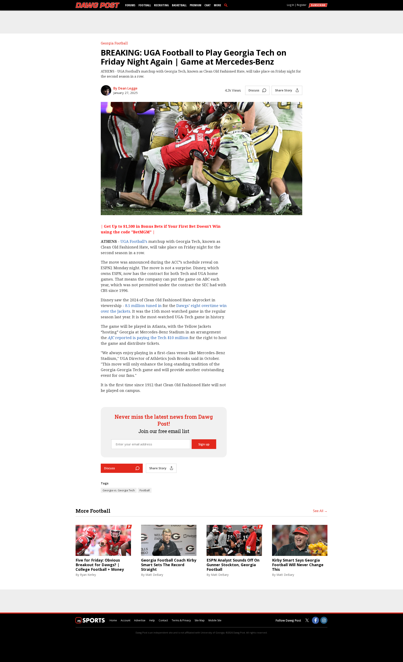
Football (145, 5)
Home (113, 620)
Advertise (139, 620)
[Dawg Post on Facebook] (315, 620)
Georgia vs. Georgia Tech (119, 490)
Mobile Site (214, 620)
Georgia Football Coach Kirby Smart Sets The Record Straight (168, 565)
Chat (207, 5)
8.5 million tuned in (143, 305)
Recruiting (161, 5)
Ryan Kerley (88, 575)
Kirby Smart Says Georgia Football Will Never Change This (297, 565)
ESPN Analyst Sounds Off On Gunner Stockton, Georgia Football (233, 565)
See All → (320, 511)
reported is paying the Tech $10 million (148, 337)
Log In (290, 5)
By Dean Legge (125, 88)
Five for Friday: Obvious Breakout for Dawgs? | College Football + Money (100, 565)
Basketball (179, 5)
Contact (163, 620)
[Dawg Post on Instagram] (323, 620)
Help (152, 620)
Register (301, 5)
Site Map (200, 620)
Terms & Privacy (181, 620)
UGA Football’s (133, 241)
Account (125, 620)
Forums (130, 5)
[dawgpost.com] (98, 5)
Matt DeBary (154, 575)
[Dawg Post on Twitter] (307, 620)
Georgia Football (114, 43)
